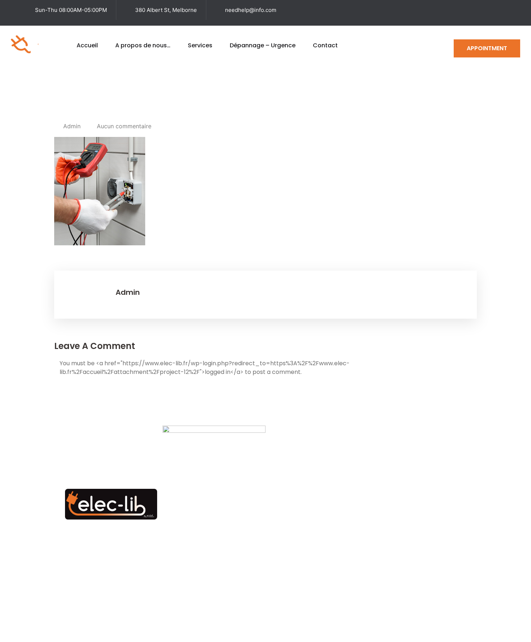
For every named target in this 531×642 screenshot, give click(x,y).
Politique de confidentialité (440, 620)
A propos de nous (331, 526)
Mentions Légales (367, 620)
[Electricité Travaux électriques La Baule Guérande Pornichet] (38, 43)
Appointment (487, 48)
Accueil (87, 45)
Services (200, 45)
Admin (72, 126)
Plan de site (315, 620)
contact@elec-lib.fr (400, 554)
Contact (325, 45)
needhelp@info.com (250, 10)
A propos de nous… (142, 45)
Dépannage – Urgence (262, 45)
